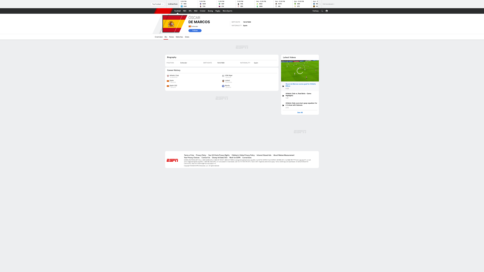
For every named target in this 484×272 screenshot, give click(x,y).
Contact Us (206, 158)
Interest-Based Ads (264, 155)
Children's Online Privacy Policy (243, 155)
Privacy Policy (201, 155)
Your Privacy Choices (192, 158)
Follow (195, 30)
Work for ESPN (234, 158)
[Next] (320, 4)
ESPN (163, 11)
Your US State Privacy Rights (219, 155)
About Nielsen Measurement (283, 155)
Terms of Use (189, 155)
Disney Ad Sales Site (219, 158)
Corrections (246, 158)
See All (300, 112)
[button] (322, 11)
